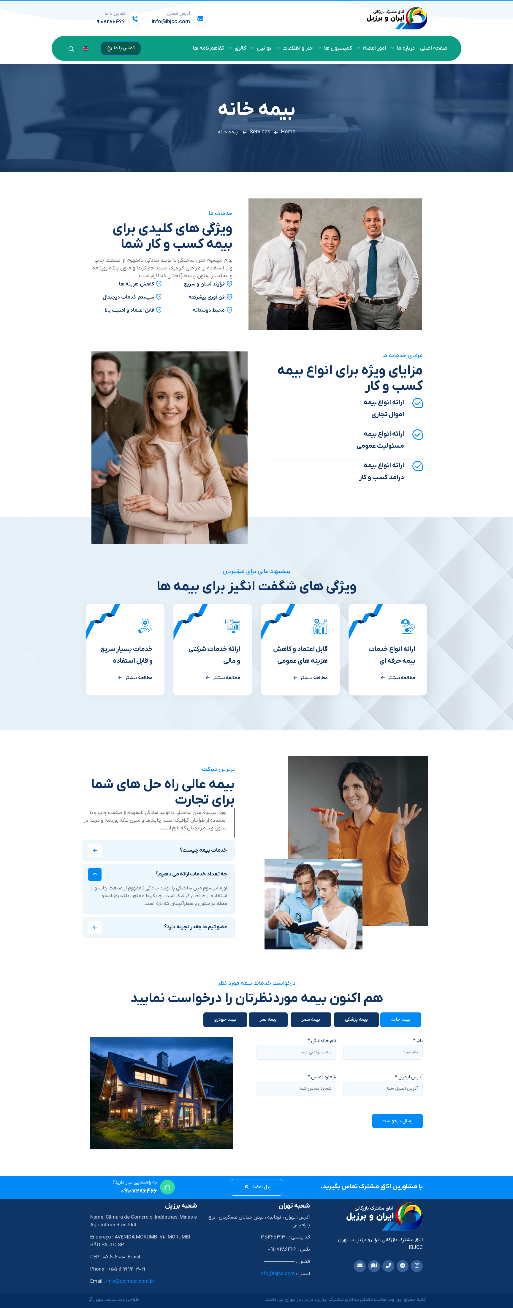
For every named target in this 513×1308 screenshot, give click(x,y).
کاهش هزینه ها (136, 284)
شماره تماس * (322, 1077)
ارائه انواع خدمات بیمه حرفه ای (391, 655)
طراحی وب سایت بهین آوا (113, 1299)
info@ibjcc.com (171, 21)
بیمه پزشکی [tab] (356, 1020)
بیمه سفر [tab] (311, 1020)
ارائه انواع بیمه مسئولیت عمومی (380, 440)
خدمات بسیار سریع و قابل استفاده (127, 655)
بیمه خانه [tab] (400, 1020)
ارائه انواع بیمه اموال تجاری (384, 408)
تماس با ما (124, 48)
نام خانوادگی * (322, 1041)
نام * (418, 1041)
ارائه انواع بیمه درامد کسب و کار (381, 471)
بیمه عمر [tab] (268, 1020)
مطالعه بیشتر (401, 678)
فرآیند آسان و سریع (204, 284)
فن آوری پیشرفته (207, 297)
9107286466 (111, 21)
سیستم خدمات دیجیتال (128, 297)
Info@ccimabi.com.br (130, 1281)
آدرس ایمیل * (409, 1077)
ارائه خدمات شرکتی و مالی (214, 655)
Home (288, 132)
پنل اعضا (261, 1187)
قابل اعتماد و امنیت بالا (129, 310)
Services (260, 132)
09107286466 (139, 1191)
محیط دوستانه (209, 310)
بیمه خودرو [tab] (225, 1020)
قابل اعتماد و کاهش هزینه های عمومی (300, 655)
